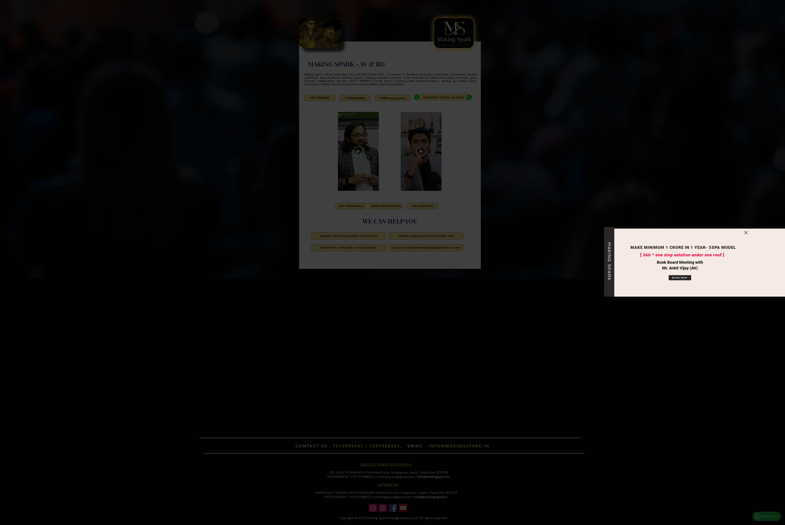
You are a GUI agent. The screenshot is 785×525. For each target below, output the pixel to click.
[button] (746, 232)
